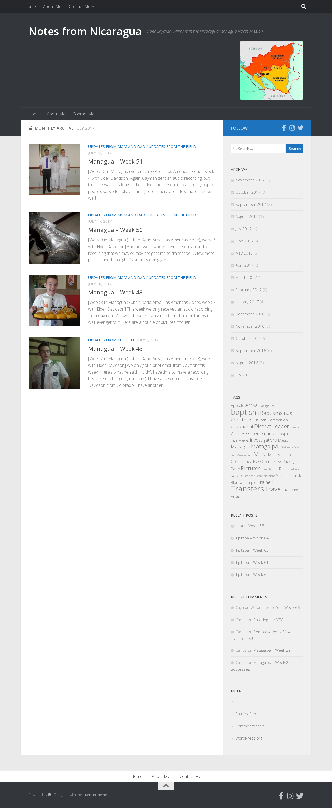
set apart (250, 476)
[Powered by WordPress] (49, 794)
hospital (284, 433)
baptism (245, 412)
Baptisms (271, 413)
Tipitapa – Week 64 (252, 537)
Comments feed (250, 725)
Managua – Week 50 (115, 230)
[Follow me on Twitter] (300, 128)
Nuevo (277, 462)
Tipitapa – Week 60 (252, 574)
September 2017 (251, 204)
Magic (283, 440)
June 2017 (245, 240)
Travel (273, 489)
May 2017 (244, 253)
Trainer (265, 482)
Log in (241, 701)
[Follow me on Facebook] (284, 128)
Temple (250, 482)
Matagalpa (264, 446)
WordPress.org (249, 738)
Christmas (241, 420)
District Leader (271, 426)
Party (235, 468)
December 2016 (250, 314)
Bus (288, 413)
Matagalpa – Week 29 (272, 650)
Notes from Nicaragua (85, 31)
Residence (294, 469)
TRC (286, 490)
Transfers (247, 488)
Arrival (252, 405)
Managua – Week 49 (115, 292)
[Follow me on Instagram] (292, 128)
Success (283, 475)
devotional (242, 426)
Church (259, 420)
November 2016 (250, 326)
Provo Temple (270, 469)
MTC (260, 453)
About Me (52, 6)
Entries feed (246, 713)
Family (294, 427)
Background (267, 406)
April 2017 (245, 265)
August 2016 (247, 362)
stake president (266, 476)
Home (30, 6)
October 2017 (248, 192)
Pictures (251, 468)
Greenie (254, 433)
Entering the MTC (268, 619)
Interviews (240, 440)
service (237, 475)
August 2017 (247, 216)
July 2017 (244, 228)
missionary (286, 447)
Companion (277, 420)
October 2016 (248, 338)
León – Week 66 (250, 525)
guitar (270, 433)
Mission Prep (244, 455)
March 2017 (246, 277)
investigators (263, 440)
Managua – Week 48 (115, 348)
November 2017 (250, 179)
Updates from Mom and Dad (116, 146)
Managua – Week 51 (115, 161)
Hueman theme (95, 794)
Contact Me (80, 6)
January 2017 (247, 301)
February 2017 (249, 289)
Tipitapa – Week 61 (252, 562)
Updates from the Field (172, 146)
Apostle (237, 405)
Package (289, 461)
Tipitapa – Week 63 (252, 550)
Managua (240, 447)
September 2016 (251, 350)
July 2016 (244, 374)
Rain (283, 468)
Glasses (238, 433)
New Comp (263, 461)
